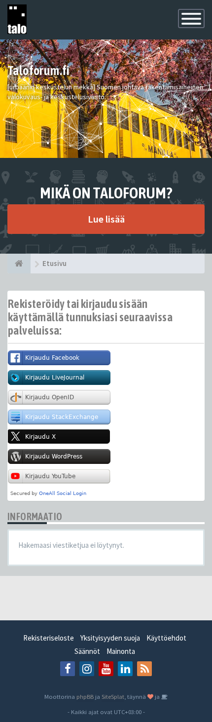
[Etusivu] (19, 263)
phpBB (85, 696)
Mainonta (120, 651)
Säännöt (87, 651)
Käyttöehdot (166, 638)
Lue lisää (106, 219)
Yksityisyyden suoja (110, 638)
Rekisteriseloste (48, 638)
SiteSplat (113, 696)
